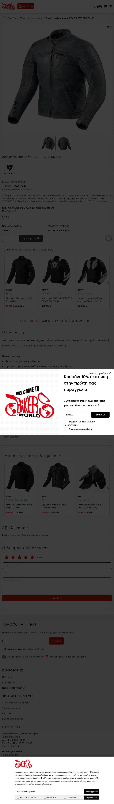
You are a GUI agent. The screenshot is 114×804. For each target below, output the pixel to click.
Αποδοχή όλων (92, 791)
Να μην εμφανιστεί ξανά (80, 429)
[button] (100, 373)
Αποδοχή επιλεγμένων (26, 791)
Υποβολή (100, 414)
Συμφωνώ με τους (79, 423)
